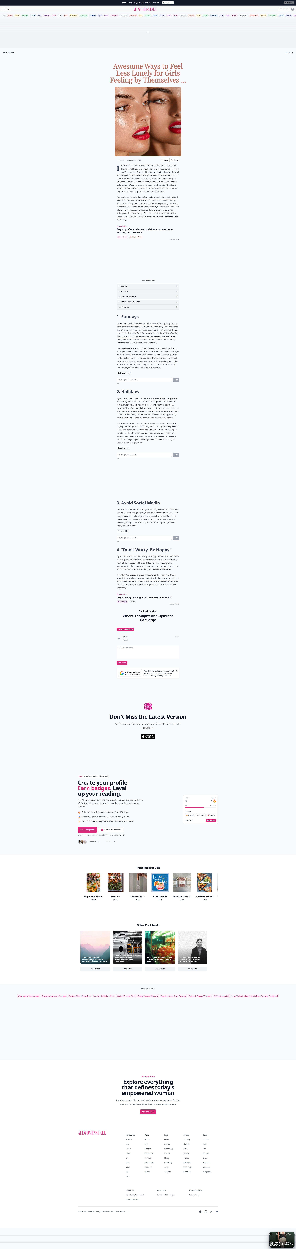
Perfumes (133, 16)
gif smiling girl (221, 996)
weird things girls (126, 996)
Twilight (288, 16)
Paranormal (272, 16)
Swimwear (114, 16)
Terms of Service (132, 1199)
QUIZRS (177, 239)
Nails (66, 16)
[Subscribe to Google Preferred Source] (130, 673)
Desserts (183, 16)
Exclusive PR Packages (165, 1195)
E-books (132, 602)
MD (140, 160)
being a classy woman (200, 996)
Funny (198, 16)
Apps (100, 16)
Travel (169, 16)
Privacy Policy (194, 1195)
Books (106, 16)
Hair (140, 16)
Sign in (121, 835)
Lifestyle (191, 16)
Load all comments (125, 629)
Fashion (33, 16)
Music (205, 1158)
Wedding (93, 16)
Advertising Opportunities (136, 1195)
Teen (221, 16)
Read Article (100, 969)
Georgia (122, 160)
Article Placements (196, 1190)
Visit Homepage (148, 1112)
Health (128, 1153)
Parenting (47, 16)
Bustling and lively (136, 237)
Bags (166, 1135)
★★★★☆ (289, 53)
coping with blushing (79, 996)
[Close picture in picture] (271, 1234)
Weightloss (73, 16)
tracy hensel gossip (148, 996)
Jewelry (10, 16)
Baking (281, 16)
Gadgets (147, 16)
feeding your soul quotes (173, 996)
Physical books (122, 602)
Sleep (175, 16)
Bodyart (129, 1139)
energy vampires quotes (54, 996)
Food (227, 16)
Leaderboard (189, 820)
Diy (4, 16)
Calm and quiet (122, 237)
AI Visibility (161, 1190)
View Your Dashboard (113, 830)
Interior (234, 16)
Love (54, 16)
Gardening (213, 16)
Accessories (243, 16)
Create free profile (87, 830)
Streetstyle (83, 16)
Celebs (17, 16)
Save (166, 160)
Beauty (205, 1135)
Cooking (186, 1139)
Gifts (60, 16)
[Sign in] (293, 9)
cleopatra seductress (28, 996)
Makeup (263, 16)
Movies (186, 1158)
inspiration (8, 53)
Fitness (205, 16)
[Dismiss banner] (176, 670)
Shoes (162, 16)
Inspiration (123, 16)
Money (155, 16)
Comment (122, 663)
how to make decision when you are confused (254, 996)
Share (176, 160)
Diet (39, 16)
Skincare (25, 16)
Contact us (130, 1190)
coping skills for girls (103, 996)
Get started (211, 820)
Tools (128, 1176)
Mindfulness (254, 16)
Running (206, 1162)
